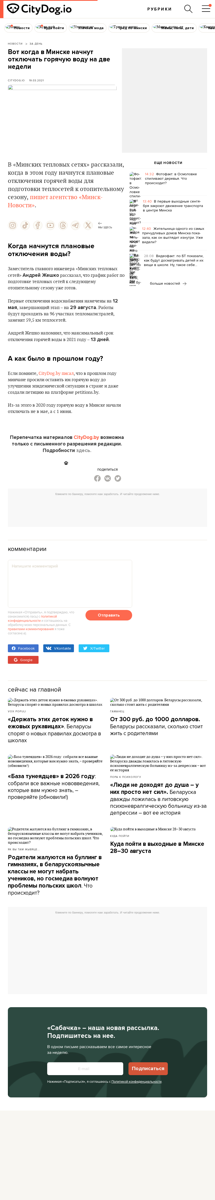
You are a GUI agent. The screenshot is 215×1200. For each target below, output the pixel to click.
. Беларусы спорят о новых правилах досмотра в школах (54, 730)
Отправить (109, 615)
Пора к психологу (125, 777)
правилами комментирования (31, 628)
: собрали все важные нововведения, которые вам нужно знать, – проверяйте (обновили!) (54, 786)
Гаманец (117, 711)
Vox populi (17, 711)
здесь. (83, 450)
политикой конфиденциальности (32, 618)
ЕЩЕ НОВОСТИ (168, 163)
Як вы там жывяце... (24, 849)
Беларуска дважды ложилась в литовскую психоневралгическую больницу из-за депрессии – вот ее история (158, 798)
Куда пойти (119, 836)
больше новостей (165, 283)
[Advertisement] (164, 90)
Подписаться (148, 1068)
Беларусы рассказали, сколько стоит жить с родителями (156, 726)
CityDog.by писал (56, 373)
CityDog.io (16, 80)
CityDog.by (86, 437)
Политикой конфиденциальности (136, 1081)
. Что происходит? (55, 875)
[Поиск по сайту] (188, 9)
